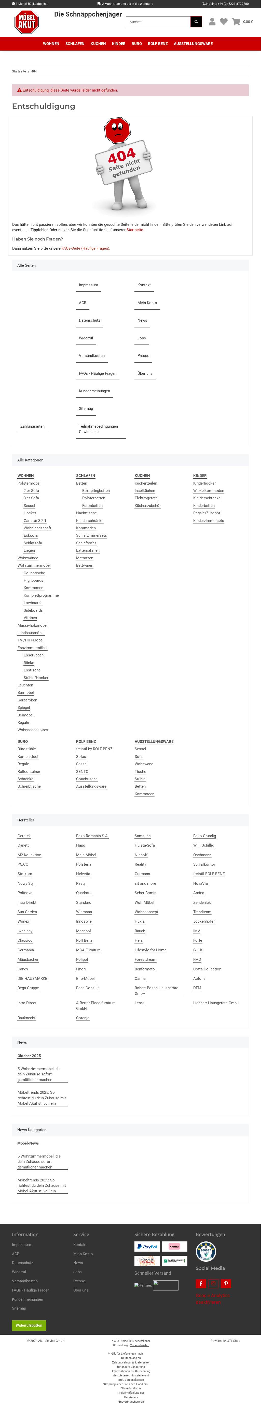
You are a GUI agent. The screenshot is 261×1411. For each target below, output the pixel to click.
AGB (82, 303)
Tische (140, 771)
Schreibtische (29, 786)
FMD (197, 959)
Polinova (25, 893)
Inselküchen (145, 490)
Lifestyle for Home (151, 950)
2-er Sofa (31, 490)
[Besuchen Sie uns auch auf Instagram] (213, 1283)
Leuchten (25, 685)
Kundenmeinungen (94, 391)
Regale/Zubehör (206, 513)
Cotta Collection (207, 969)
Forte (197, 940)
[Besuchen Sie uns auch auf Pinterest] (226, 1283)
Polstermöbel (29, 483)
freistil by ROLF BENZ (94, 749)
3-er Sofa (31, 498)
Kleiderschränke (89, 520)
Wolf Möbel (144, 902)
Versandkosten (92, 355)
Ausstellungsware (91, 786)
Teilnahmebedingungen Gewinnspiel (98, 429)
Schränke (25, 779)
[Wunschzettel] (224, 22)
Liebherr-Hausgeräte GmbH (216, 1003)
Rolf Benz (84, 940)
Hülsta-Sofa (145, 845)
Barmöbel (26, 692)
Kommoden (33, 588)
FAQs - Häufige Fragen (97, 373)
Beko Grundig (204, 836)
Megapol (83, 931)
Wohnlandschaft (37, 528)
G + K (197, 950)
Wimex (23, 921)
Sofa (139, 756)
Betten (81, 483)
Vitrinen (30, 618)
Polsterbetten (93, 498)
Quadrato (84, 893)
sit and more (145, 883)
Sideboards (33, 610)
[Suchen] (196, 21)
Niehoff (141, 855)
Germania (26, 950)
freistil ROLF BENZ (209, 874)
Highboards (33, 580)
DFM (197, 988)
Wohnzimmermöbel (34, 565)
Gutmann (142, 874)
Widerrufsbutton (29, 1325)
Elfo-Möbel (85, 978)
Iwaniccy (25, 931)
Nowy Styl (26, 883)
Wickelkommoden (208, 490)
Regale (23, 722)
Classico (25, 940)
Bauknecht (26, 1018)
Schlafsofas (86, 543)
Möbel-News (28, 1143)
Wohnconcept (146, 912)
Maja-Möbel (86, 855)
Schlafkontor (204, 864)
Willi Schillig (203, 845)
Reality (140, 864)
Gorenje (82, 1018)
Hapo (80, 845)
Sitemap (86, 408)
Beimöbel (26, 715)
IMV (196, 931)
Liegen (29, 550)
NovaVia (200, 883)
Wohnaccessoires (33, 730)
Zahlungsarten (32, 426)
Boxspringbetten (96, 490)
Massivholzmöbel (33, 625)
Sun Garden (27, 912)
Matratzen (84, 558)
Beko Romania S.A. (92, 836)
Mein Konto (147, 303)
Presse (143, 355)
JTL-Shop (233, 1341)
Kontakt (144, 285)
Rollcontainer (29, 771)
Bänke (29, 663)
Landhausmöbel (31, 633)
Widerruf (86, 338)
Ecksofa (31, 535)
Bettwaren (84, 565)
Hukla (140, 921)
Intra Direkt (27, 902)
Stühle (140, 779)
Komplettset (28, 756)
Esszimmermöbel (32, 648)
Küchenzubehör (148, 505)
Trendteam (202, 912)
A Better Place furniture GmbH (96, 1006)
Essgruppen (34, 655)
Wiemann (84, 912)
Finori (81, 969)
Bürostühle (27, 749)
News (142, 320)
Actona (199, 978)
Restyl (81, 883)
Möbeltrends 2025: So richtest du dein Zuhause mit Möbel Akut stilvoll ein (42, 1098)
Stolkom (25, 874)
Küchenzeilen (146, 483)
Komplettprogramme (41, 595)
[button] (212, 22)
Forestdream (145, 959)
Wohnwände (28, 558)
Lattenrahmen (88, 550)
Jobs (142, 338)
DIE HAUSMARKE (32, 978)
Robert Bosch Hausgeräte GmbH (156, 991)
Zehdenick (202, 902)
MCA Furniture (88, 950)
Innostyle (84, 921)
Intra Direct (27, 1003)
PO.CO (23, 864)
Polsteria (83, 864)
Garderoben (27, 700)
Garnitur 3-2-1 (35, 520)
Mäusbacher (28, 959)
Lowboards (33, 603)
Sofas (81, 756)
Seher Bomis (145, 893)
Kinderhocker (204, 483)
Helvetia (83, 874)
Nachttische (86, 513)
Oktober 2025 (29, 1056)
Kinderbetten (204, 505)
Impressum (88, 285)
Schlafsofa (33, 543)
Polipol (82, 959)
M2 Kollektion (29, 855)
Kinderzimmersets (208, 520)
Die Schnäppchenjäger (88, 14)
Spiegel (24, 707)
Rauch (140, 931)
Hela (139, 940)
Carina (140, 978)
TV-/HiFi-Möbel (31, 640)
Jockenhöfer (204, 921)
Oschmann (202, 855)
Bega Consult (87, 988)
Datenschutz (89, 320)
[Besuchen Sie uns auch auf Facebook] (201, 1283)
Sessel (29, 505)
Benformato (145, 969)
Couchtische (34, 573)
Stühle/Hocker (36, 678)
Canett (23, 845)
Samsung (142, 836)
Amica (198, 893)
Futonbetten (92, 505)
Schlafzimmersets (91, 535)
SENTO (82, 771)
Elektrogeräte (146, 498)
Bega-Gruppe (28, 988)
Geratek (24, 836)
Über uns (145, 373)
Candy (23, 969)
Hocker (30, 513)
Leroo (140, 1003)
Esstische (32, 670)
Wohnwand (144, 764)
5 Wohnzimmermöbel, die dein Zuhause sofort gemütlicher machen (39, 1074)
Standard (83, 902)
